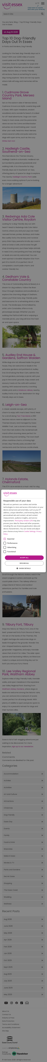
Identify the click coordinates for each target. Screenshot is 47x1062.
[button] (24, 568)
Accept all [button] (24, 558)
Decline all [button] (24, 563)
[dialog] (23, 531)
